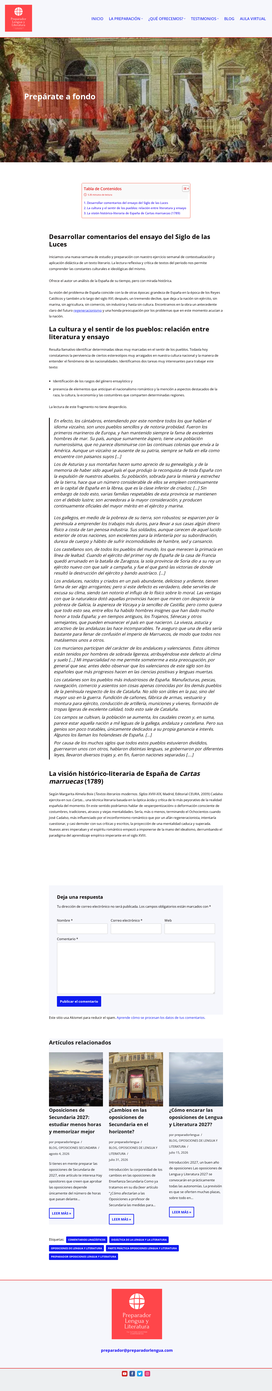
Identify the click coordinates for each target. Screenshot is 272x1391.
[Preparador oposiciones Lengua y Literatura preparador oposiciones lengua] (18, 18)
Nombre (65, 920)
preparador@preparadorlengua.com (137, 1350)
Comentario (67, 939)
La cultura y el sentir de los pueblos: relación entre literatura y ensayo (136, 208)
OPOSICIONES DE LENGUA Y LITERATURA (76, 1248)
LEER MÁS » (60, 1215)
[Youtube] (124, 1373)
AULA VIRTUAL (253, 18)
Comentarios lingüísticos (86, 1239)
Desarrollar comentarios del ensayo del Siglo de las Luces (127, 203)
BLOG (229, 18)
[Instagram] (147, 1373)
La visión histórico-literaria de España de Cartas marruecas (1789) (133, 213)
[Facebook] (132, 1373)
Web (167, 920)
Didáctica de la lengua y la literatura (139, 1239)
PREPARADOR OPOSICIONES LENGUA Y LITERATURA (83, 1256)
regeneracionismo (87, 310)
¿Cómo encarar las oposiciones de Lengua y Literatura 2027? (196, 1117)
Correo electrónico (126, 920)
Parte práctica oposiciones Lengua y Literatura (142, 1248)
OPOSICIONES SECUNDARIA (78, 1148)
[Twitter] (140, 1373)
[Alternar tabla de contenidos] (183, 188)
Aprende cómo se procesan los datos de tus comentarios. (161, 1017)
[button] (142, 18)
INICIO (97, 18)
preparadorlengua (67, 1142)
